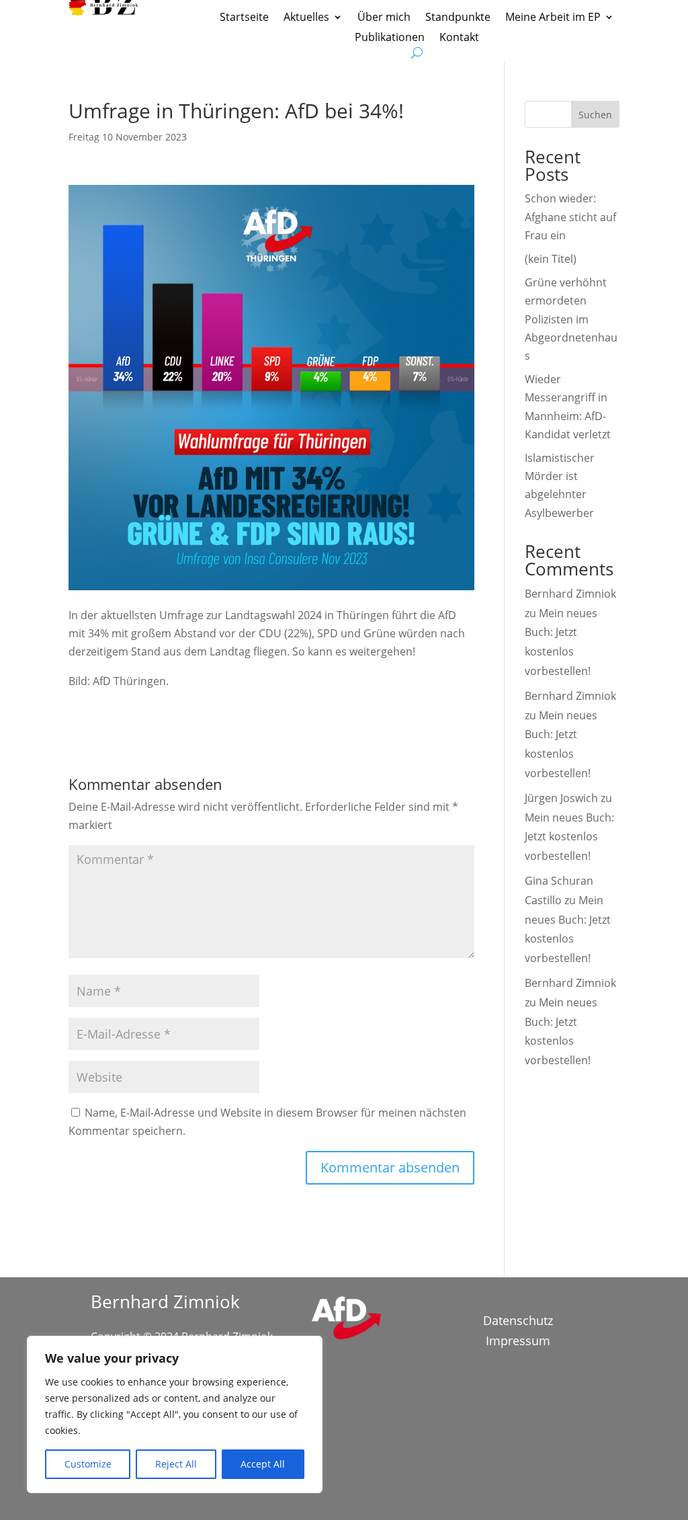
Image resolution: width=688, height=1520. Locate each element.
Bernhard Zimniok (570, 593)
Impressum (518, 1342)
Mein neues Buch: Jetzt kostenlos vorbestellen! (569, 837)
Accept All (263, 1463)
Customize (88, 1463)
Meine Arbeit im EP (553, 18)
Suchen (595, 114)
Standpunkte (457, 18)
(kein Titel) (550, 258)
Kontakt (459, 38)
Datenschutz (518, 1322)
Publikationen (390, 38)
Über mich (384, 18)
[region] (174, 1414)
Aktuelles (306, 18)
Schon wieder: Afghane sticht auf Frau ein (570, 216)
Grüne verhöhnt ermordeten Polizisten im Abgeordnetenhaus (571, 319)
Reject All (176, 1463)
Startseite (244, 18)
